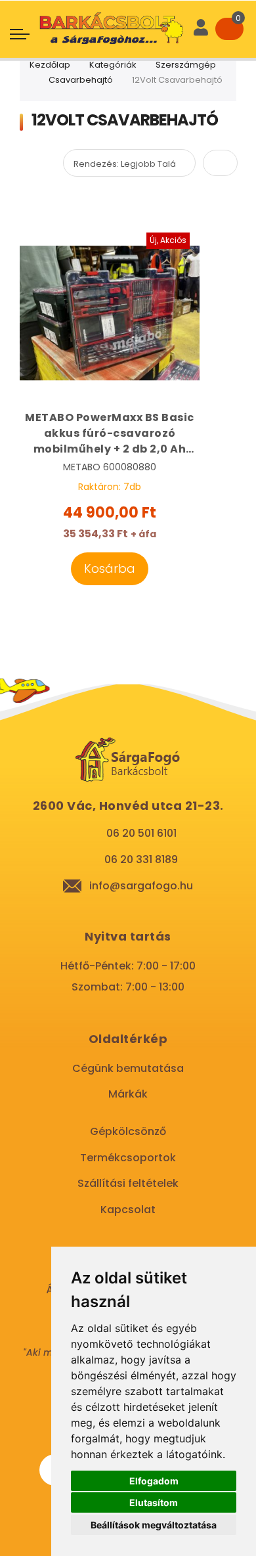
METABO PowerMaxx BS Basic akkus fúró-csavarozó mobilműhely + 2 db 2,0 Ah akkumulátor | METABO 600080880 (109, 433)
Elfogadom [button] (154, 1480)
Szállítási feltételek (128, 1183)
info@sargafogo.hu (141, 885)
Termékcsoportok (128, 1157)
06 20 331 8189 (141, 859)
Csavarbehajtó (81, 80)
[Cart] (229, 29)
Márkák (128, 1093)
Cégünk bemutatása (128, 1068)
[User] (201, 29)
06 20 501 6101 (141, 833)
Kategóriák (113, 64)
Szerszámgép (186, 64)
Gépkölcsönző (128, 1131)
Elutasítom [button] (153, 1502)
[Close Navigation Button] (110, 13)
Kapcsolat (128, 1209)
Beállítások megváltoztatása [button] (154, 1524)
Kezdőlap (50, 64)
